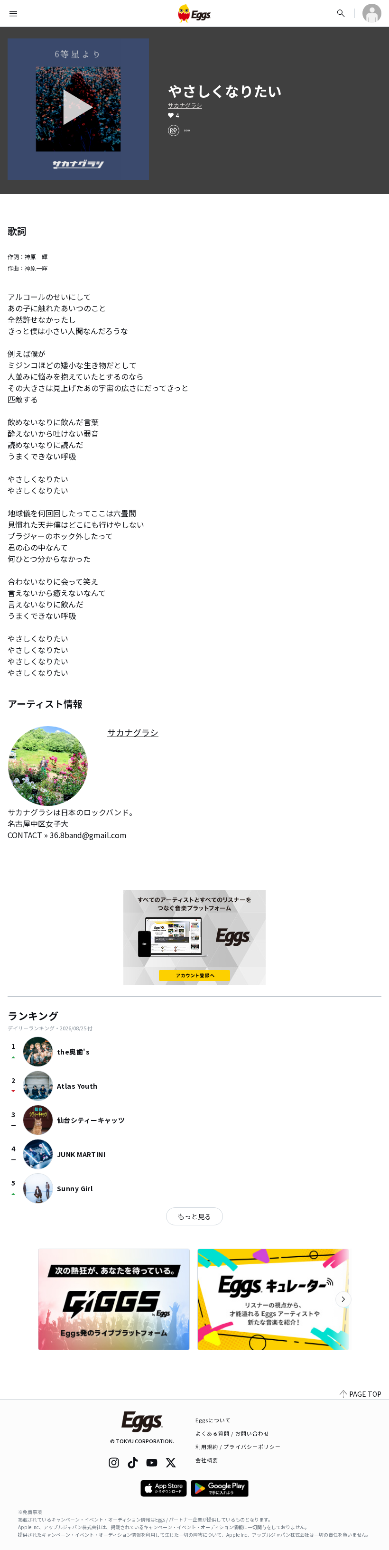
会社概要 (206, 1460)
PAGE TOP (365, 1394)
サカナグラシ (185, 105)
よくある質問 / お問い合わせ (232, 1433)
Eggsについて (213, 1420)
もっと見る (194, 1216)
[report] (187, 130)
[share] (173, 130)
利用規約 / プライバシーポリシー (238, 1446)
